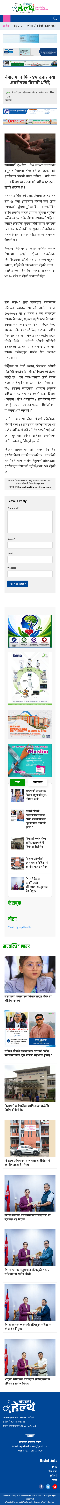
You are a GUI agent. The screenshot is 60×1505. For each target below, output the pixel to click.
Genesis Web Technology (44, 1502)
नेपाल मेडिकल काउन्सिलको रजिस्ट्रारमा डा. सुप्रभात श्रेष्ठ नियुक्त (37, 885)
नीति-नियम (52, 1471)
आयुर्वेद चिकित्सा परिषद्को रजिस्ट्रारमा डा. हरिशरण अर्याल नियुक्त (28, 1381)
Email (11, 554)
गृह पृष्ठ (54, 1467)
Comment (13, 508)
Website (11, 568)
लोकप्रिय (38, 782)
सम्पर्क (54, 1480)
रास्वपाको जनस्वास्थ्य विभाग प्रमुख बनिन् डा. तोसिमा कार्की (36, 795)
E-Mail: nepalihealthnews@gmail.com (30, 1447)
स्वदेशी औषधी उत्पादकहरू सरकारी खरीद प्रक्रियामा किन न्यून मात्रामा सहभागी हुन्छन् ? (36, 819)
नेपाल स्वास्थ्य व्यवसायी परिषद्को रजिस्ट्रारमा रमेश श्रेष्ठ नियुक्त (29, 1326)
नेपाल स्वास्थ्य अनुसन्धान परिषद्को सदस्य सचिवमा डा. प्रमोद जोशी (27, 1272)
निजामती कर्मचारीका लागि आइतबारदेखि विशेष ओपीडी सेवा (36, 843)
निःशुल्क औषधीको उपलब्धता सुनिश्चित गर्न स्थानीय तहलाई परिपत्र (37, 863)
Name (11, 539)
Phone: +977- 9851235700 (30, 1451)
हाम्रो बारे (53, 1476)
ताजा (17, 782)
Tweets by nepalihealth (19, 927)
